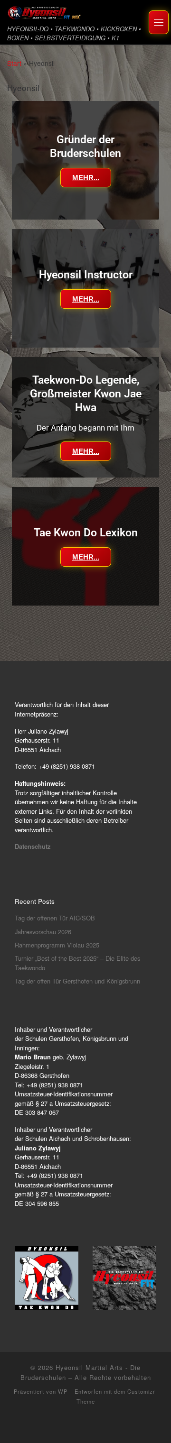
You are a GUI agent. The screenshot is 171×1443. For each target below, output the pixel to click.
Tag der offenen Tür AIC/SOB (55, 917)
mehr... (85, 178)
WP (62, 1391)
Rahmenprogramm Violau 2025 (57, 944)
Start (14, 63)
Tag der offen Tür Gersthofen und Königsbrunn (77, 980)
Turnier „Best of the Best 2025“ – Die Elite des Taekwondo (77, 963)
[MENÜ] (159, 22)
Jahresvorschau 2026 (43, 931)
